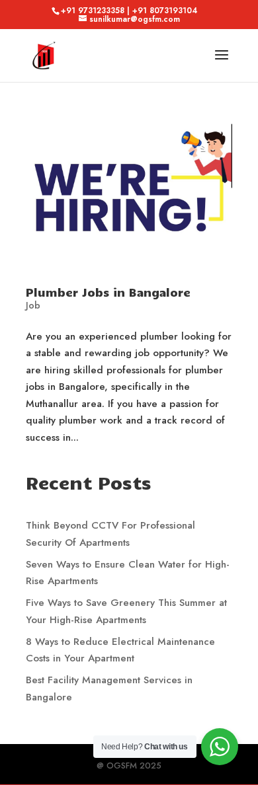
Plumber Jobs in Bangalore (108, 292)
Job (33, 305)
